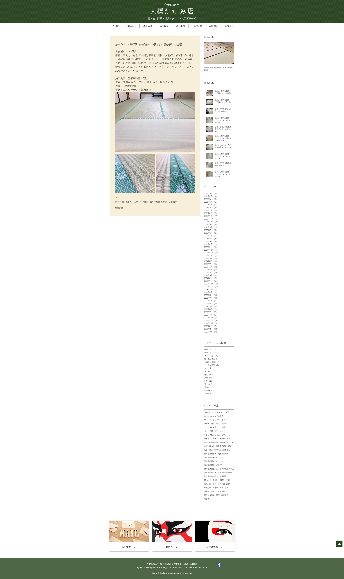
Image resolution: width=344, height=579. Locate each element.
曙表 (211, 450)
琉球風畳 (223, 476)
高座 (218, 495)
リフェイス (218, 431)
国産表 (222, 442)
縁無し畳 (207, 487)
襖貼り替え (222, 491)
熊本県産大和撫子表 (222, 450)
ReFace (207, 412)
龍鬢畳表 (207, 499)
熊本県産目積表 (210, 472)
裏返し (213, 491)
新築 (206, 450)
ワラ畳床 (173, 202)
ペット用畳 (208, 431)
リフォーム (225, 435)
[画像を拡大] (135, 173)
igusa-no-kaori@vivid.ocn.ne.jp (152, 567)
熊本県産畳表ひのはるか (213, 461)
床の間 (211, 446)
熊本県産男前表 (210, 454)
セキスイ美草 (221, 423)
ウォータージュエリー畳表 (214, 420)
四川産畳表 (213, 442)
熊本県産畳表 (223, 454)
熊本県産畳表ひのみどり (213, 465)
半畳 (206, 442)
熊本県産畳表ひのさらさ (213, 457)
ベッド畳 (221, 427)
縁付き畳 (119, 202)
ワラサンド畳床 (210, 439)
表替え (129, 202)
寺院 (206, 446)
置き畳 (215, 487)
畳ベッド (207, 480)
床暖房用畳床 (221, 446)
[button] (131, 26)
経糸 (136, 202)
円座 (228, 439)
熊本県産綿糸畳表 (211, 476)
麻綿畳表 (143, 202)
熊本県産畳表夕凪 (158, 202)
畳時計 (222, 480)
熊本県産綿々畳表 (225, 472)
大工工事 (229, 442)
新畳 (230, 446)
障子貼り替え (209, 495)
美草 (221, 487)
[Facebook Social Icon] (219, 565)
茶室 (226, 487)
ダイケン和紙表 (210, 427)
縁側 (228, 484)
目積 (228, 480)
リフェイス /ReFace (212, 435)
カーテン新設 (209, 423)
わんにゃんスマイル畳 (220, 412)
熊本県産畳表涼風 (227, 469)
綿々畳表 (212, 484)
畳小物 (215, 480)
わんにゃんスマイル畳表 (213, 416)
